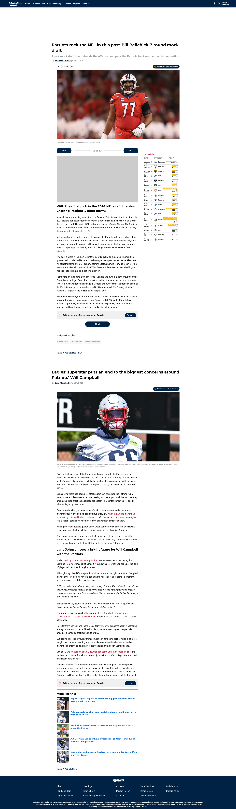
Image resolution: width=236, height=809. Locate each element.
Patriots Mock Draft (92, 342)
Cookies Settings (148, 795)
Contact (120, 786)
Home (59, 353)
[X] (219, 3)
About (60, 786)
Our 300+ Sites (147, 786)
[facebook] (214, 3)
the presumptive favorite (69, 231)
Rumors (36, 4)
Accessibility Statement (94, 795)
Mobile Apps (172, 786)
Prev (64, 150)
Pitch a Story (89, 791)
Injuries (76, 4)
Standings (57, 4)
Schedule (46, 4)
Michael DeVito (63, 61)
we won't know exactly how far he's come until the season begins (99, 651)
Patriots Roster (76, 342)
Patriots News (62, 342)
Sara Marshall (62, 383)
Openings (87, 786)
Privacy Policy (123, 791)
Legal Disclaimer (65, 795)
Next (131, 150)
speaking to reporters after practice (80, 560)
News (27, 4)
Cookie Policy (172, 791)
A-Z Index (121, 795)
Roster (68, 4)
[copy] (71, 66)
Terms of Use (146, 791)
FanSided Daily (64, 791)
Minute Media (43, 802)
